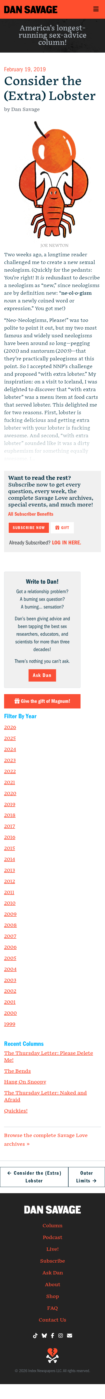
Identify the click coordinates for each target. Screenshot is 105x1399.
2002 (10, 991)
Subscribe (52, 1261)
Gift (64, 527)
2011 (9, 892)
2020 (10, 793)
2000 (10, 1013)
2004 (10, 969)
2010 (10, 903)
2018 (10, 815)
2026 (10, 727)
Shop (52, 1296)
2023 (10, 760)
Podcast (52, 1237)
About (52, 1285)
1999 (9, 1024)
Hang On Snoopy (25, 1082)
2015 (9, 848)
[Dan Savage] (30, 9)
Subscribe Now (29, 527)
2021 (9, 782)
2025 (10, 738)
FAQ (52, 1308)
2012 (9, 881)
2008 (10, 925)
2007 (10, 936)
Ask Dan (42, 675)
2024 (10, 749)
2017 (9, 826)
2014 (9, 859)
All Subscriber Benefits (30, 514)
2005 (10, 958)
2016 (9, 837)
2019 (9, 805)
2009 (10, 914)
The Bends (17, 1071)
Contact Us (52, 1320)
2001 (10, 1002)
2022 (10, 771)
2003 (10, 980)
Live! (52, 1249)
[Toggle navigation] (96, 9)
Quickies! (16, 1111)
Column (52, 1226)
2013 (9, 870)
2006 (10, 947)
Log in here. (66, 542)
